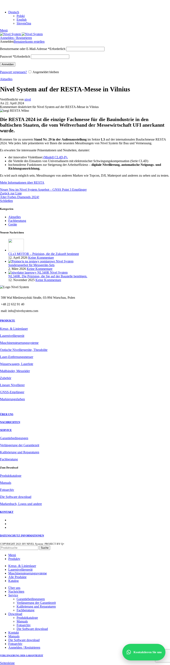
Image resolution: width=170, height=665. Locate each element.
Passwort (15, 56)
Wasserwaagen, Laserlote (16, 364)
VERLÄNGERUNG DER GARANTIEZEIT (21, 655)
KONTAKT (6, 511)
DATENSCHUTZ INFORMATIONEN (22, 535)
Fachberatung (17, 220)
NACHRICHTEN (10, 422)
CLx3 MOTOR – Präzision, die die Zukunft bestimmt (43, 254)
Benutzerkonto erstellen (29, 41)
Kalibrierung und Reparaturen (19, 452)
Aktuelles (6, 79)
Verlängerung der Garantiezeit (19, 445)
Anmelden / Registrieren (24, 647)
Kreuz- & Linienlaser (14, 328)
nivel (27, 99)
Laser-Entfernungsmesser (16, 357)
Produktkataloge (10, 475)
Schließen (6, 201)
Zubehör (5, 378)
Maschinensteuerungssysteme (19, 343)
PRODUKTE (7, 320)
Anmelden (8, 64)
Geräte (12, 224)
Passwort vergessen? (13, 72)
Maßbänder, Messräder (15, 371)
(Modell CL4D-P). (55, 157)
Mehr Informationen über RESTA (22, 182)
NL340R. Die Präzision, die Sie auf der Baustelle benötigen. (47, 276)
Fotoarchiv (7, 489)
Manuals (5, 482)
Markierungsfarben (12, 399)
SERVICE (6, 430)
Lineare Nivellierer (12, 385)
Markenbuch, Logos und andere (21, 504)
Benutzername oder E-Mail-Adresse (32, 49)
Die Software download (15, 497)
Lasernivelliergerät (12, 335)
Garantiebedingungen (14, 438)
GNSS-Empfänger (12, 392)
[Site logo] (11, 34)
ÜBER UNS (6, 414)
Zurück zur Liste (11, 193)
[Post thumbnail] (16, 250)
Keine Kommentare (41, 257)
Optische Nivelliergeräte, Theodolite (23, 350)
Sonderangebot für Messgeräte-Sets (31, 265)
